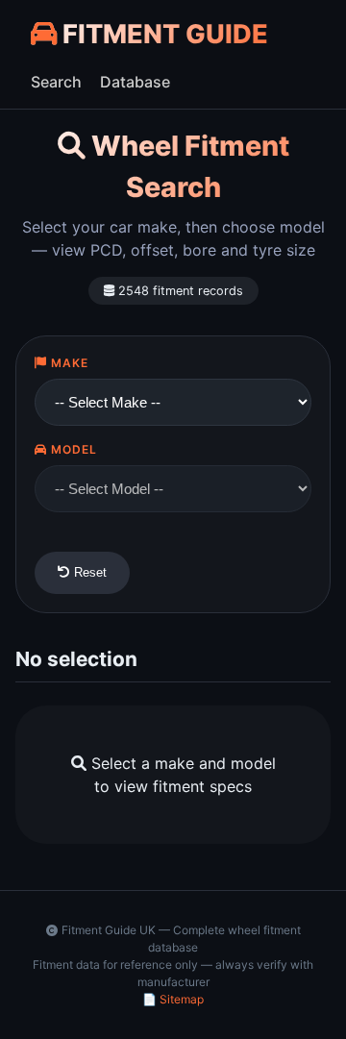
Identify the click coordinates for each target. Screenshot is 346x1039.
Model (72, 449)
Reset (88, 572)
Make (67, 363)
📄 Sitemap (173, 999)
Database (135, 81)
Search (56, 81)
